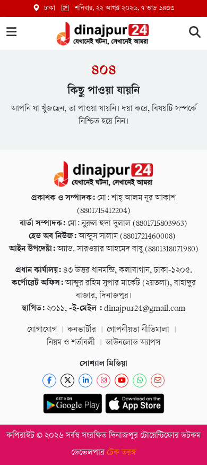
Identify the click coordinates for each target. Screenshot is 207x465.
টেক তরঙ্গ (121, 453)
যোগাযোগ (42, 330)
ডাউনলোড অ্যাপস (133, 343)
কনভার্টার (81, 330)
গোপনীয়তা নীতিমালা (138, 330)
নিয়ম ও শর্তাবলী (71, 343)
